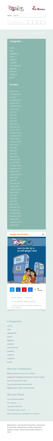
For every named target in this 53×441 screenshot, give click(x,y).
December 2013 (15, 213)
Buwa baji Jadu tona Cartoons (24, 373)
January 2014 (14, 210)
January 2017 (14, 130)
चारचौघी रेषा (13, 63)
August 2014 (14, 192)
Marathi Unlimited (16, 297)
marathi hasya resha (18, 305)
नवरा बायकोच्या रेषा (15, 66)
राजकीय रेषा (13, 72)
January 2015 (14, 186)
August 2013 (14, 225)
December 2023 (15, 94)
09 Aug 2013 (29, 297)
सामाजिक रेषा (13, 75)
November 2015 (15, 168)
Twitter (35, 22)
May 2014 (13, 201)
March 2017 (14, 124)
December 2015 (15, 166)
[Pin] (24, 289)
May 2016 (13, 151)
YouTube (43, 22)
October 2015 (14, 171)
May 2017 (13, 118)
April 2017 (13, 121)
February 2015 (15, 183)
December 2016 (15, 133)
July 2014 (13, 195)
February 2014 (15, 207)
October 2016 (14, 139)
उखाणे (11, 51)
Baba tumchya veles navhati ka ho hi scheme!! (23, 414)
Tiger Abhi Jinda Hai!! (14, 406)
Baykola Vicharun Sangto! (35, 377)
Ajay (8, 381)
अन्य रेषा (12, 48)
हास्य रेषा (12, 78)
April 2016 (13, 154)
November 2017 (15, 100)
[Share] (18, 289)
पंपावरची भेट (18, 307)
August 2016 (14, 145)
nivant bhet (28, 305)
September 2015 (15, 174)
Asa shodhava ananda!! (15, 399)
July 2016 (13, 148)
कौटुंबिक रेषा (13, 60)
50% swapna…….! (13, 403)
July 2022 (13, 97)
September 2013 (15, 222)
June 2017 (13, 115)
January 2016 (14, 163)
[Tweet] (12, 289)
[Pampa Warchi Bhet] (26, 269)
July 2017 (13, 112)
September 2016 (15, 142)
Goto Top (9, 435)
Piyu (8, 384)
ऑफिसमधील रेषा (14, 54)
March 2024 (14, 91)
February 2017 (15, 127)
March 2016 (14, 157)
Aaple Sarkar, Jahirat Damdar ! (24, 388)
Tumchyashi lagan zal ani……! (18, 410)
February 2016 (15, 160)
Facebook (30, 22)
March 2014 (14, 204)
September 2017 (15, 106)
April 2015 (13, 180)
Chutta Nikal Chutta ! (20, 381)
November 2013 (15, 216)
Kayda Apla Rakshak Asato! (22, 384)
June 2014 (13, 198)
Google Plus (39, 22)
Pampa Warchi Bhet (19, 234)
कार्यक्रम (12, 57)
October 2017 (14, 103)
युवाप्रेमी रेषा (13, 69)
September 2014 (15, 189)
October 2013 (14, 219)
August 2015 (14, 177)
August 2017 (14, 109)
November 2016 (15, 136)
